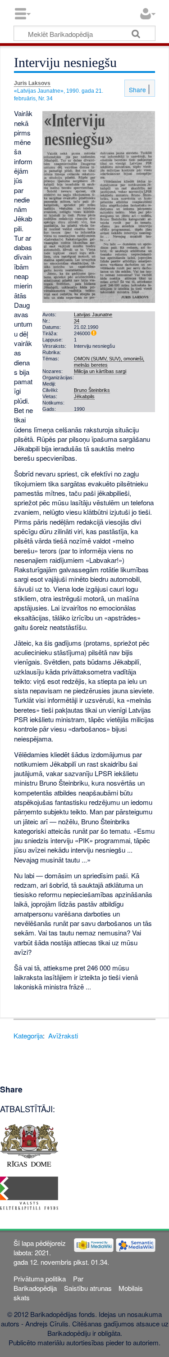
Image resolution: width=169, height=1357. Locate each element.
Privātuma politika (40, 1278)
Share (136, 89)
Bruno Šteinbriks (92, 390)
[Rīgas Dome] (29, 1144)
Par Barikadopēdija (48, 1283)
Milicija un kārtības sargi (100, 371)
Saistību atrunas (88, 1288)
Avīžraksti (63, 1035)
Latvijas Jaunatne (93, 314)
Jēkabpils (84, 396)
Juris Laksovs (32, 83)
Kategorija (28, 1035)
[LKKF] (29, 1192)
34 (76, 321)
